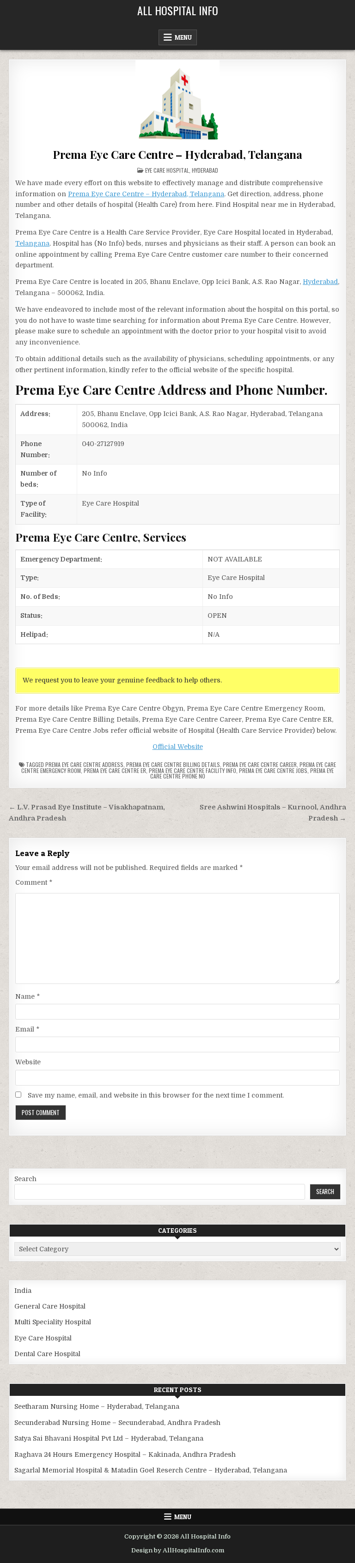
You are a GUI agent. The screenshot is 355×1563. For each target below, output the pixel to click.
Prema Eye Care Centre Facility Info (192, 770)
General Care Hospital (50, 1306)
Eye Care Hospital (167, 170)
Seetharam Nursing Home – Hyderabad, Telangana (96, 1406)
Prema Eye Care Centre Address (84, 764)
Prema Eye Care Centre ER (115, 770)
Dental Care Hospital (47, 1354)
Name (27, 996)
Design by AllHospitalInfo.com (177, 1550)
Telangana (32, 243)
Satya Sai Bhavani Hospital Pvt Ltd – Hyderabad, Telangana (108, 1438)
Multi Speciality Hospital (52, 1322)
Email (27, 1029)
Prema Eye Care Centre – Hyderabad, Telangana (177, 154)
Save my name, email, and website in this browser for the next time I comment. (156, 1095)
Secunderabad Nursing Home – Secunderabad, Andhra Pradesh (117, 1422)
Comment (33, 882)
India (22, 1290)
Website (28, 1062)
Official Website (178, 746)
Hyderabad (205, 170)
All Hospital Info (177, 10)
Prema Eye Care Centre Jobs (273, 770)
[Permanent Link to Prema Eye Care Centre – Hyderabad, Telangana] (177, 102)
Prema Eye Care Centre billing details (173, 764)
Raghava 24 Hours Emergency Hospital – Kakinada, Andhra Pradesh (125, 1454)
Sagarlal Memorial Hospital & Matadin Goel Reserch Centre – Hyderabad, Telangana (150, 1470)
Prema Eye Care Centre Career (260, 764)
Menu (183, 37)
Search (25, 1179)
